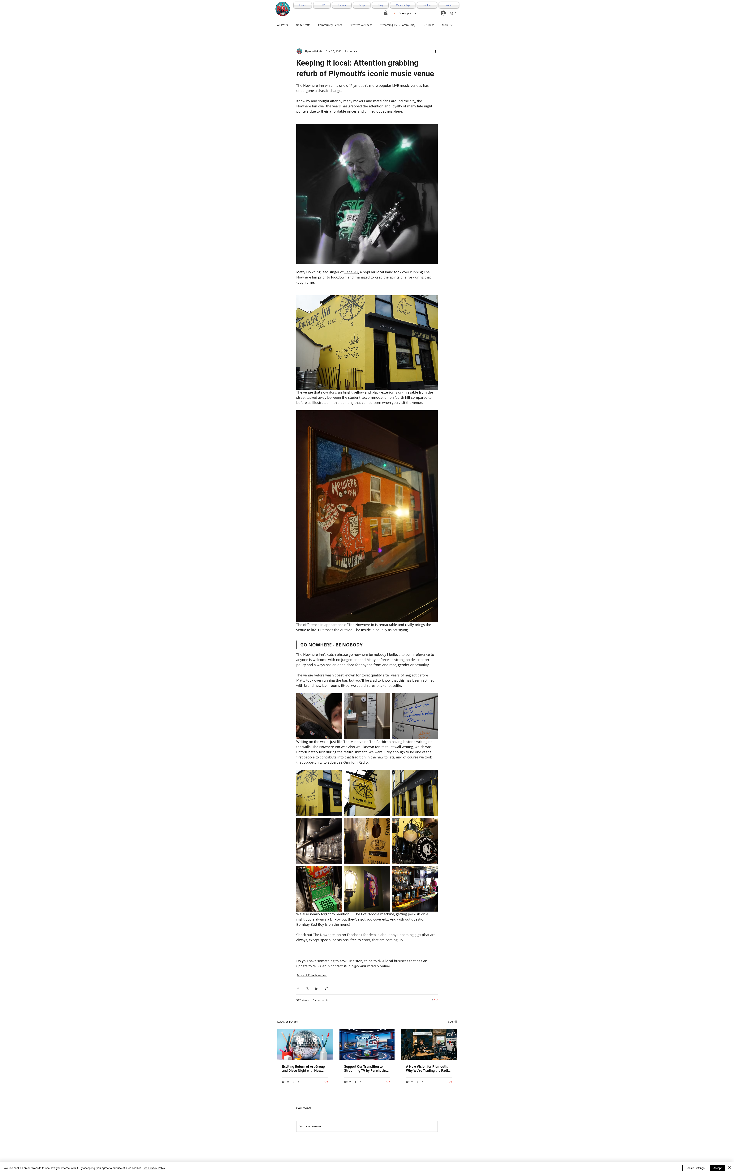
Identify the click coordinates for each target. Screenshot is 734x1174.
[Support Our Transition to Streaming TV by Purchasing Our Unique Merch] (367, 1044)
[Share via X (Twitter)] (307, 988)
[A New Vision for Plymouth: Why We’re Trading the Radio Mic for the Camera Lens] (429, 1044)
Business (428, 25)
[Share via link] (326, 988)
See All (452, 1021)
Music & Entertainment (312, 975)
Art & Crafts (303, 25)
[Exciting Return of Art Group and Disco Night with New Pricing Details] (305, 1044)
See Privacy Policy (154, 1168)
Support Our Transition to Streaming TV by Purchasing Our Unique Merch (366, 1068)
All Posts (282, 25)
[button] (386, 13)
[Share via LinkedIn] (317, 988)
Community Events (330, 25)
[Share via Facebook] (298, 988)
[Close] (729, 1168)
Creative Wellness (361, 25)
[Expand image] (319, 716)
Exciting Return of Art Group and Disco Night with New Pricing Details (303, 1068)
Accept (717, 1168)
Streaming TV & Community (397, 25)
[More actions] (435, 51)
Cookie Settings (695, 1168)
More (445, 25)
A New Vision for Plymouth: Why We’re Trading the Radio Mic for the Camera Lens (428, 1068)
